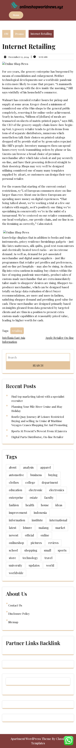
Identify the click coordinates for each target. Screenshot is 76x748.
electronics (56, 490)
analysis (28, 467)
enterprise (16, 497)
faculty (48, 497)
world (50, 565)
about (12, 467)
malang (44, 528)
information (17, 520)
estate (34, 497)
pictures (36, 543)
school (13, 550)
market (60, 528)
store (12, 558)
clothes (14, 482)
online (45, 535)
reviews (53, 543)
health (29, 505)
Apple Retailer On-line (59, 338)
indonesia (40, 513)
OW (6, 34)
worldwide (16, 573)
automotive (16, 475)
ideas (58, 505)
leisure (27, 528)
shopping (30, 550)
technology (30, 558)
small (47, 550)
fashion (14, 505)
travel (48, 558)
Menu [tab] (16, 15)
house (45, 505)
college (30, 482)
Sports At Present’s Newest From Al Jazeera (39, 431)
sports (62, 550)
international (58, 520)
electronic (35, 490)
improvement (18, 513)
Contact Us (15, 605)
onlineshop (16, 543)
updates (34, 565)
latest (12, 528)
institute (37, 520)
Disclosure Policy (19, 613)
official (29, 535)
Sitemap (13, 622)
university (15, 565)
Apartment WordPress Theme (31, 739)
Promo (19, 34)
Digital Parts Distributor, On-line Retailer (37, 437)
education (15, 490)
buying (53, 475)
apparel (45, 467)
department (50, 482)
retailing (17, 331)
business (36, 475)
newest (13, 535)
